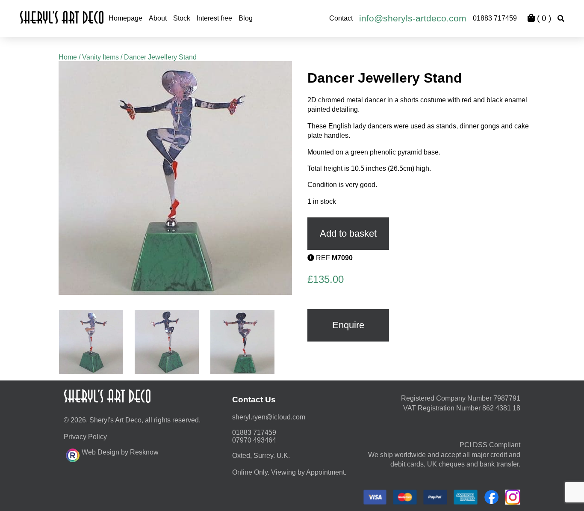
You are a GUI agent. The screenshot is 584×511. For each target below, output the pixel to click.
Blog (246, 18)
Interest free (214, 18)
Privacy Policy (85, 436)
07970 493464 (254, 440)
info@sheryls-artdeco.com (412, 18)
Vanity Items (100, 57)
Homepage (125, 18)
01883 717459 (495, 18)
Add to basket (348, 233)
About (158, 18)
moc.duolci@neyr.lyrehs (268, 417)
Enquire (348, 325)
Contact (341, 18)
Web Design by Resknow (120, 452)
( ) (543, 18)
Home (68, 57)
